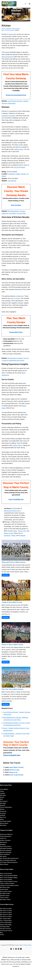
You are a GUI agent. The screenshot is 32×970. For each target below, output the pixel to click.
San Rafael (3, 803)
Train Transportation (6, 922)
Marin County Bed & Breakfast (8, 875)
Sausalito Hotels (4, 895)
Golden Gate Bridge (5, 924)
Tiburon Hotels (4, 897)
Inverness (3, 813)
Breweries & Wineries (6, 834)
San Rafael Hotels (5, 893)
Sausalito (2, 805)
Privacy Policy (27, 945)
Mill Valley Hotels (5, 887)
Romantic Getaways (5, 850)
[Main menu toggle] (25, 4)
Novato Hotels (4, 889)
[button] (29, 4)
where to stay (14, 770)
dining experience (7, 57)
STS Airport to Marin (6, 916)
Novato (11, 34)
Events (2, 934)
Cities (15, 531)
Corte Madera (4, 789)
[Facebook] (11, 949)
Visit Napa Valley (5, 926)
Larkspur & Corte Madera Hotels (9, 885)
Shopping (2, 844)
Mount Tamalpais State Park (8, 860)
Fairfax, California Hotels (7, 883)
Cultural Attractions (5, 836)
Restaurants (3, 842)
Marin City (3, 817)
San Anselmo (4, 801)
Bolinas (2, 809)
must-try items (15, 298)
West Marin (3, 825)
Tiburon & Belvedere (6, 807)
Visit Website (12, 181)
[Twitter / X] (13, 949)
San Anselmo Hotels (6, 891)
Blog (1, 932)
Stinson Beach (4, 823)
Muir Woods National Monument (9, 858)
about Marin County (16, 767)
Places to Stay (8, 533)
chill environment (19, 167)
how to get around (16, 775)
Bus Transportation (5, 918)
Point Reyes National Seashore (9, 862)
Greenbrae (3, 811)
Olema (2, 819)
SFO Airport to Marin (6, 908)
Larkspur (2, 793)
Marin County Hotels (6, 873)
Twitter (13, 535)
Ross (1, 799)
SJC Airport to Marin (6, 912)
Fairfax (2, 791)
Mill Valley (3, 795)
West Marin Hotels (5, 899)
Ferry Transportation (6, 920)
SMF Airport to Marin (6, 914)
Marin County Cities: (6, 785)
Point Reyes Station (5, 821)
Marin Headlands (5, 854)
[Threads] (21, 949)
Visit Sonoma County (6, 930)
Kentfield (2, 815)
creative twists (18, 149)
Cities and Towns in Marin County (13, 562)
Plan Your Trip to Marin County (12, 689)
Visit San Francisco (5, 928)
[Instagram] (16, 949)
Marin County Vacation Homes (8, 881)
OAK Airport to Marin (6, 910)
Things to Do (22, 531)
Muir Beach (3, 856)
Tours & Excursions (5, 846)
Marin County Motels (6, 879)
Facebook (7, 535)
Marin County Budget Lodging (8, 877)
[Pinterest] (18, 949)
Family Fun (3, 838)
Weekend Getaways (5, 852)
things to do (13, 772)
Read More (6, 575)
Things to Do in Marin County (12, 602)
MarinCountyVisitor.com (11, 511)
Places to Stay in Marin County (12, 644)
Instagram (22, 535)
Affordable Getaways (6, 848)
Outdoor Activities (5, 840)
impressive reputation (9, 115)
